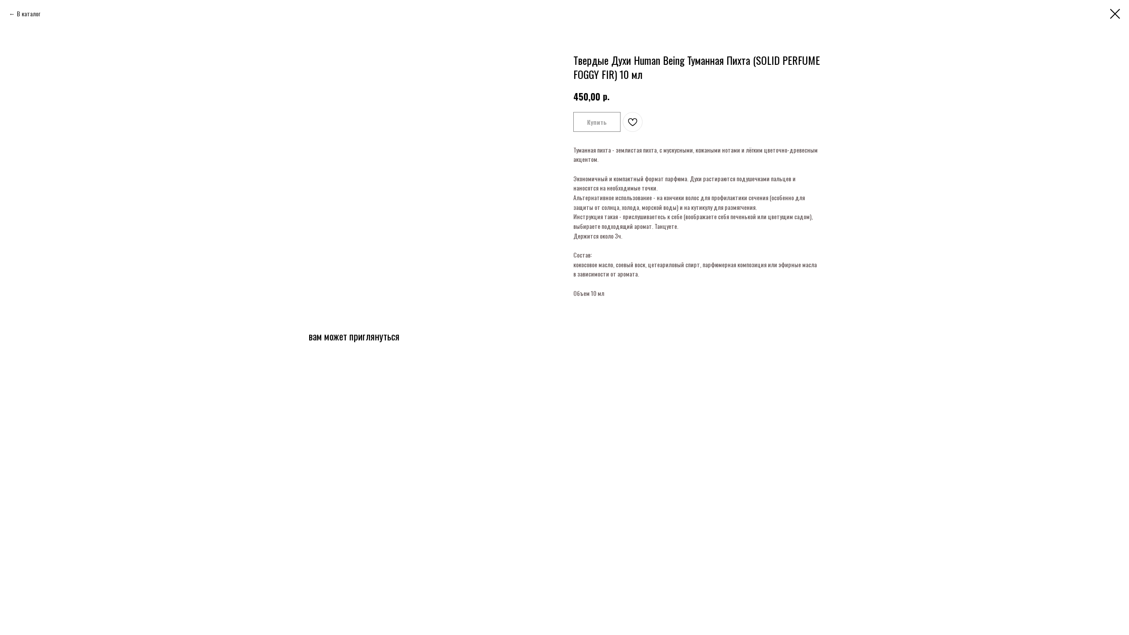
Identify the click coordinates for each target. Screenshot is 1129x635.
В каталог (28, 13)
